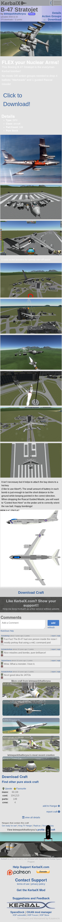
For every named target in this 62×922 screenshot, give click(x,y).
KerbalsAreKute (6, 649)
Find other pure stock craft (20, 782)
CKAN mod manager (39, 912)
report (53, 636)
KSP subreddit (19, 915)
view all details (32, 817)
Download (54, 19)
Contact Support (31, 880)
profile (41, 829)
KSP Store (44, 915)
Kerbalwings (5, 636)
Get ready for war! (9, 826)
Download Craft (31, 592)
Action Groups (51, 16)
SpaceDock (17, 912)
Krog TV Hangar (25, 826)
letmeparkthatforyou (15, 13)
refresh (51, 627)
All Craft (50, 829)
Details (56, 12)
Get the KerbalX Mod (31, 890)
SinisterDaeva (6, 660)
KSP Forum (33, 915)
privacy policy (38, 884)
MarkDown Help (7, 631)
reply (58, 636)
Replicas (37, 826)
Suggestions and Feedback (31, 898)
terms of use (23, 884)
